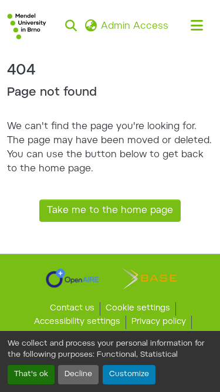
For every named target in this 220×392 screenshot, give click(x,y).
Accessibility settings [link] (77, 322)
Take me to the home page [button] (110, 210)
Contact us (72, 309)
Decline (78, 374)
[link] (72, 278)
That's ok (31, 374)
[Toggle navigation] (196, 26)
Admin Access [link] (134, 26)
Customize (129, 374)
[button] (26, 26)
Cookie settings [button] (138, 309)
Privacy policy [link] (158, 322)
